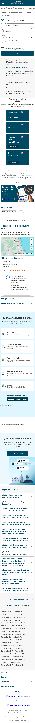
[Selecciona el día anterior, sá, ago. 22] (29, 37)
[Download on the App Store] (24, 696)
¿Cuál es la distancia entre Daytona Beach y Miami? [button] (14, 503)
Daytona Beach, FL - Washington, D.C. (13, 659)
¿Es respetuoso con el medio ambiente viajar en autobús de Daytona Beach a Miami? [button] (16, 572)
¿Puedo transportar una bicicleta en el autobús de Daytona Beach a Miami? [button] (15, 539)
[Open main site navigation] (2, 2)
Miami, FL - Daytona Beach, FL (11, 631)
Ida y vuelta (20, 20)
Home (3, 8)
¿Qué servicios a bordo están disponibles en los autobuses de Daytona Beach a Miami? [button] (13, 581)
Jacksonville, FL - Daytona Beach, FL (13, 617)
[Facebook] (5, 705)
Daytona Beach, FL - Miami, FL (11, 620)
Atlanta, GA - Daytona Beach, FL (11, 626)
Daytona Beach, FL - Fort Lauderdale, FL (14, 628)
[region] (17, 246)
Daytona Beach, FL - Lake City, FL (12, 665)
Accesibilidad (18, 714)
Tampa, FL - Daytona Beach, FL (11, 637)
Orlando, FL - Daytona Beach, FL (11, 614)
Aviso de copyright (25, 712)
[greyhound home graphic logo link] (17, 3)
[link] (17, 458)
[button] (17, 26)
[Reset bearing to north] (31, 244)
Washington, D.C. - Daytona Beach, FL (13, 657)
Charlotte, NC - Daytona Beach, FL (12, 662)
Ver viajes (14, 162)
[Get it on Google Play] (12, 696)
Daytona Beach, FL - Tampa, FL (11, 643)
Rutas (10, 8)
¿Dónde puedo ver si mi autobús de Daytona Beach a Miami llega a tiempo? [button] (16, 523)
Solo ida (7, 20)
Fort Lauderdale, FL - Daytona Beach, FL (14, 634)
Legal (25, 710)
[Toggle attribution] (32, 254)
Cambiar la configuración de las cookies (19, 717)
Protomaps (18, 253)
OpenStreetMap (26, 253)
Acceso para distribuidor (15, 710)
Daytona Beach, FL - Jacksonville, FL (13, 623)
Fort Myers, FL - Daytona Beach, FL (12, 645)
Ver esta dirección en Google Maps (15, 270)
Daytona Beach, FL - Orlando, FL (11, 612)
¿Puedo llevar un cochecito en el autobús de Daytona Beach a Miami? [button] (15, 553)
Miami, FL (25, 220)
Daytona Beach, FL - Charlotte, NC (12, 654)
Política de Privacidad (12, 712)
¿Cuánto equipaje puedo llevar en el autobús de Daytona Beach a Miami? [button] (15, 546)
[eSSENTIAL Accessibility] (19, 705)
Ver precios (13, 146)
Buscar (17, 53)
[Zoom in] (31, 239)
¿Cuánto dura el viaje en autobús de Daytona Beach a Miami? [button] (14, 496)
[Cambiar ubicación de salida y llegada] (31, 28)
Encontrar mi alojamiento (13, 49)
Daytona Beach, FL (13, 220)
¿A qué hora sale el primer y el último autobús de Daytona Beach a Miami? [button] (15, 589)
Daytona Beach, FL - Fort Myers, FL (12, 648)
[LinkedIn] (6, 705)
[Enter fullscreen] (31, 248)
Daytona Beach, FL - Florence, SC (12, 651)
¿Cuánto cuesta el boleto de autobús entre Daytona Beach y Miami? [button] (15, 510)
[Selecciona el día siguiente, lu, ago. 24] (31, 37)
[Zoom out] (31, 242)
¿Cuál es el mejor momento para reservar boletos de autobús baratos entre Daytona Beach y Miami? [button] (15, 531)
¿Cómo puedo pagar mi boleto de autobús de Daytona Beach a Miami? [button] (15, 517)
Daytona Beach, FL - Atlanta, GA (11, 640)
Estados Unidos (20, 8)
